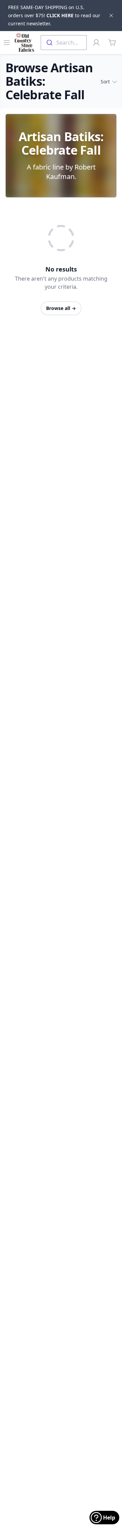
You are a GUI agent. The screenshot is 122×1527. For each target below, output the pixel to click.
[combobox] (64, 42)
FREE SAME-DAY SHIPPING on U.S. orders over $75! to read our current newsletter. (54, 15)
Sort (105, 81)
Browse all (61, 308)
